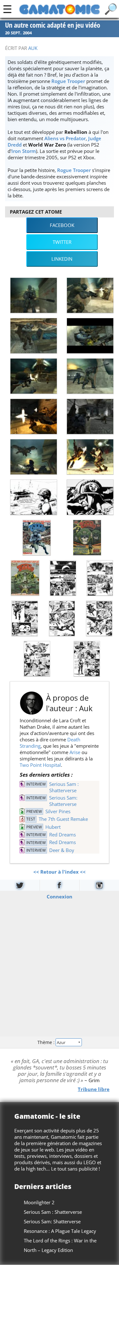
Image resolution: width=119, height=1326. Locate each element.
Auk (32, 48)
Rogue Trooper (68, 81)
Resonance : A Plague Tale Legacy (60, 1231)
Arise (74, 752)
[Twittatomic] (20, 885)
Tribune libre (93, 1089)
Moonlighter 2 (39, 1202)
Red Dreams (62, 834)
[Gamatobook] (59, 885)
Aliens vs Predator (65, 138)
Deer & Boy (61, 850)
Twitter (62, 242)
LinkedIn (61, 259)
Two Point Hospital (40, 765)
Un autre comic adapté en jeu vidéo (52, 25)
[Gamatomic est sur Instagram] (99, 885)
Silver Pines (57, 811)
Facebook (62, 225)
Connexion (59, 896)
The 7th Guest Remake (63, 819)
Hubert (53, 827)
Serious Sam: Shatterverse (63, 800)
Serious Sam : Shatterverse (64, 787)
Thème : (46, 1042)
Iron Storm (23, 151)
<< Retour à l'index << (59, 872)
